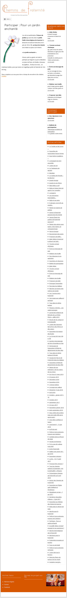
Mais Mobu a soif (54, 185)
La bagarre (52, 193)
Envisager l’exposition (55, 283)
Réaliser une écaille (55, 253)
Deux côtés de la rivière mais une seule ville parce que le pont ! (56, 415)
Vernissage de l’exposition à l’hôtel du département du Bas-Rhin (55, 348)
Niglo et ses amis (54, 200)
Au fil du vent (53, 429)
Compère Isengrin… (55, 562)
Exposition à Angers (55, 456)
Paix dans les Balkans (55, 286)
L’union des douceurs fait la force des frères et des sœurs (55, 327)
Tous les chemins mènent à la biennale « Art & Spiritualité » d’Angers (55, 468)
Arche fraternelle (54, 449)
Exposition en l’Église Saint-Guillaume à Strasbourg (55, 487)
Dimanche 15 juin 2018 (56, 390)
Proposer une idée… (55, 236)
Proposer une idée (55, 281)
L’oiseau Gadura (54, 385)
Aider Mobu (52, 266)
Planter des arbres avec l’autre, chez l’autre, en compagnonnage (56, 226)
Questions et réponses (56, 261)
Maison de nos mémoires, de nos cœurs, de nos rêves (55, 370)
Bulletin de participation (56, 263)
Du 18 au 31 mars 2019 (56, 374)
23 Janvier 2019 (54, 377)
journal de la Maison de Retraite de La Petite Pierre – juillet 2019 (55, 315)
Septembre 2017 (54, 402)
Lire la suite (51, 40)
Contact (6, 584)
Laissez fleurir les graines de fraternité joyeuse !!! (54, 219)
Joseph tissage (53, 180)
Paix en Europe (53, 231)
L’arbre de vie (53, 165)
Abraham (52, 173)
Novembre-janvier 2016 (56, 407)
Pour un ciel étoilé (54, 545)
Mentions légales (9, 581)
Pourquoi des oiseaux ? (56, 464)
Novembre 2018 (54, 382)
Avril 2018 (52, 392)
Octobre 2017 (53, 400)
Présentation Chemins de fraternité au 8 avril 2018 (55, 475)
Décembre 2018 (54, 379)
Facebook (7, 587)
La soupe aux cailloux (55, 387)
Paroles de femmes (55, 441)
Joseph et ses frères (55, 183)
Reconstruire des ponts (56, 234)
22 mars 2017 (53, 405)
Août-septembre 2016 (56, 410)
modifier (4, 76)
